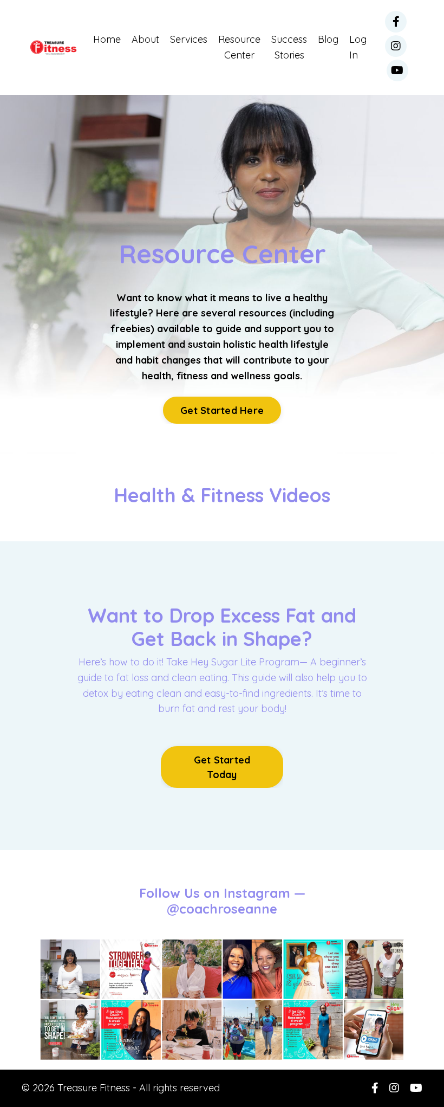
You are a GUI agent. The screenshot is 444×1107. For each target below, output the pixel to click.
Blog (328, 39)
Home (107, 39)
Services (188, 39)
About (145, 39)
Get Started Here (222, 410)
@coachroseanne (222, 909)
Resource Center (239, 47)
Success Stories (289, 47)
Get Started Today (222, 767)
